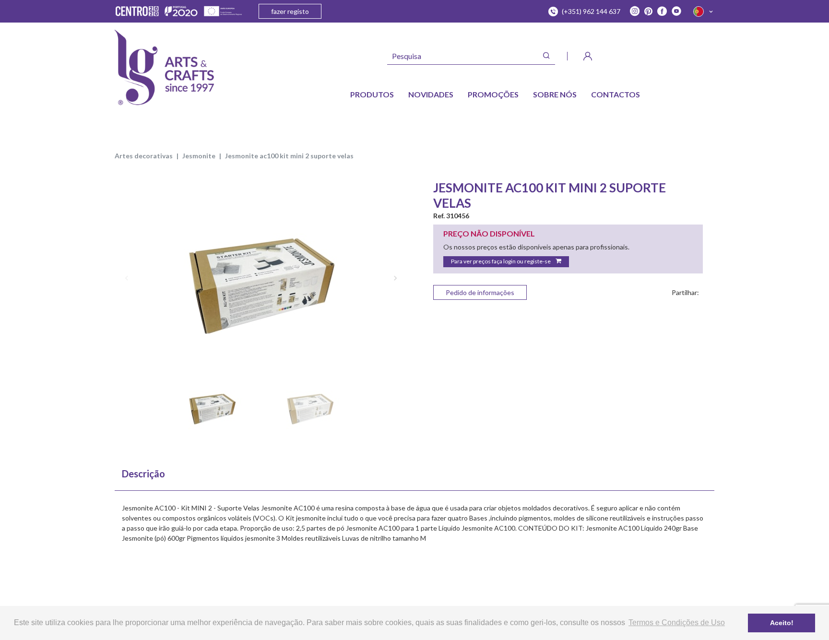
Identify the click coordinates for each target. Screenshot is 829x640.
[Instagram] (635, 11)
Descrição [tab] (143, 473)
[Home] (164, 67)
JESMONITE (198, 156)
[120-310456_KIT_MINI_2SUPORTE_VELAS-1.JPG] (261, 277)
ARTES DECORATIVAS (144, 156)
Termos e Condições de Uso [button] (676, 622)
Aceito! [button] (781, 623)
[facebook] (662, 11)
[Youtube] (676, 11)
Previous (127, 278)
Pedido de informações (480, 292)
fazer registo (290, 11)
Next (395, 278)
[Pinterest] (648, 11)
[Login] (588, 56)
